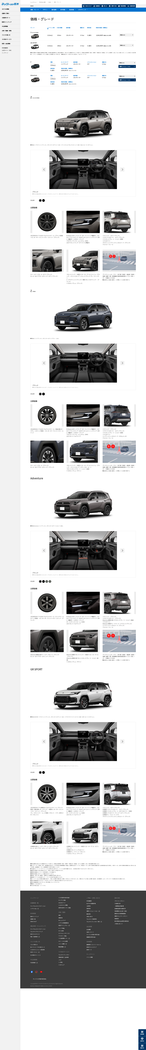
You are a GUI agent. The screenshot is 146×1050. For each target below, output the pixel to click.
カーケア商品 (61, 928)
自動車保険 (132, 6)
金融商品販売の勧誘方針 (120, 908)
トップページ (5, 52)
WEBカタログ (88, 6)
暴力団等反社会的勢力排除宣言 (122, 921)
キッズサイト (91, 954)
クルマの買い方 (35, 942)
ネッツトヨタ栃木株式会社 (39, 979)
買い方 (105, 6)
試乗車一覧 (32, 919)
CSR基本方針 (118, 903)
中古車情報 (33, 960)
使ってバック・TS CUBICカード (37, 947)
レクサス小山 (33, 908)
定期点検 (60, 917)
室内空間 (54, 9)
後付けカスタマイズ (35, 934)
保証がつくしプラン (63, 925)
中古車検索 (32, 962)
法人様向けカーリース (35, 955)
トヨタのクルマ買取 (63, 905)
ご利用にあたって (119, 923)
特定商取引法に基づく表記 (121, 911)
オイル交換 (61, 930)
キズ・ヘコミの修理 (63, 941)
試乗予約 (89, 908)
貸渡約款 (117, 918)
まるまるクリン (62, 902)
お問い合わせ (90, 916)
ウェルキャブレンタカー (64, 954)
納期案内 (98, 6)
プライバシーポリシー (120, 901)
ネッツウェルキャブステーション (38, 906)
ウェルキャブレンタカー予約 (93, 921)
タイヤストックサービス (64, 933)
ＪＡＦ (60, 960)
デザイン (45, 9)
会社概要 (89, 929)
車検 (59, 915)
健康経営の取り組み (91, 937)
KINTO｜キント (33, 952)
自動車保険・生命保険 (63, 957)
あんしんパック (62, 920)
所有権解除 (89, 901)
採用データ (89, 949)
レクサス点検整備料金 (63, 923)
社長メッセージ (90, 932)
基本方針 (117, 898)
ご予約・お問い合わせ (93, 898)
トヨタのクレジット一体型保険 (37, 949)
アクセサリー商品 (62, 936)
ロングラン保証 (62, 900)
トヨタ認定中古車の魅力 (64, 897)
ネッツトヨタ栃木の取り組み (93, 934)
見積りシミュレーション (92, 911)
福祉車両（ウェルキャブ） (38, 926)
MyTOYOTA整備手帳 (91, 903)
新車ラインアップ (34, 916)
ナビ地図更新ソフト (63, 938)
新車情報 (33, 913)
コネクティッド (82, 9)
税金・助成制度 (34, 936)
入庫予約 (89, 906)
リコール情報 (61, 944)
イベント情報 (90, 957)
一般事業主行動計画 (119, 906)
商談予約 (89, 914)
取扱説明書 (123, 6)
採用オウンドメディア (92, 947)
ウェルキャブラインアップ (36, 931)
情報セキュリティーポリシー (121, 916)
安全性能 (71, 9)
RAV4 (31, 6)
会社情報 (89, 926)
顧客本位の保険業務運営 (120, 913)
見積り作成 (113, 6)
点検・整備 (61, 912)
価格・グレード (35, 9)
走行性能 (62, 9)
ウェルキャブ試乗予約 (92, 919)
